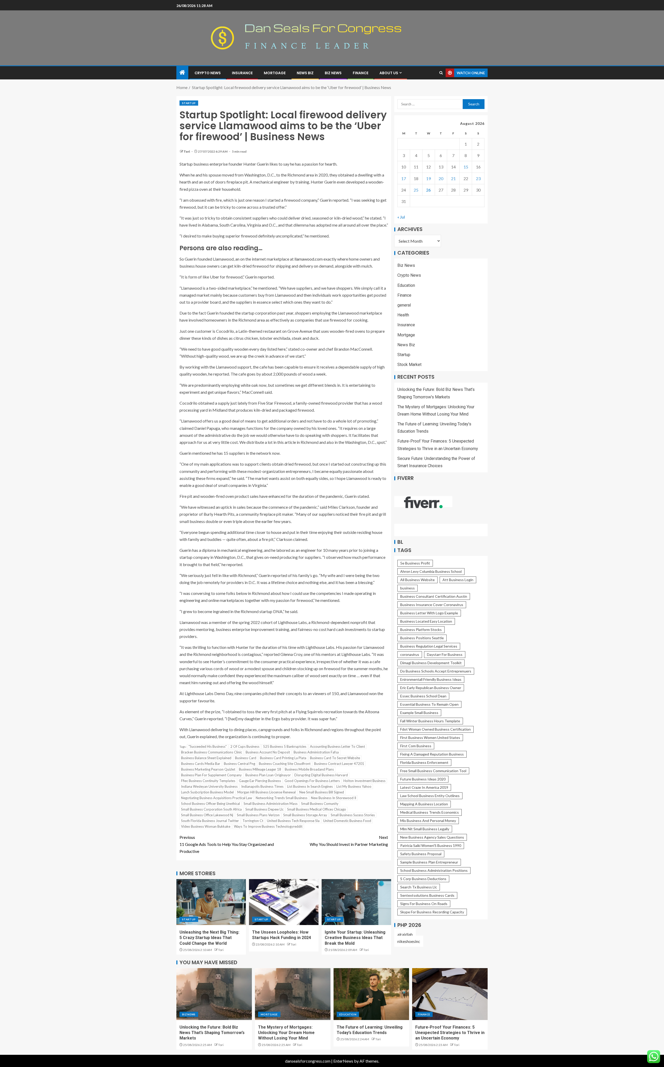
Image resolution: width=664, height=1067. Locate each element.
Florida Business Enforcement (424, 762)
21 (453, 178)
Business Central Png (239, 764)
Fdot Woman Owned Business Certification (435, 729)
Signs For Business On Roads (423, 903)
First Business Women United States (430, 737)
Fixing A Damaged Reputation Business (432, 754)
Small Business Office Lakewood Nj (207, 815)
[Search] (441, 73)
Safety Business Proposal (420, 854)
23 (478, 178)
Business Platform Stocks (421, 629)
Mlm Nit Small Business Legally (424, 829)
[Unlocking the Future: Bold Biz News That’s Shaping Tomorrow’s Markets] (214, 994)
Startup (189, 103)
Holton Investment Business (364, 781)
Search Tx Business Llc (418, 887)
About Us (388, 73)
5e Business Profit (415, 563)
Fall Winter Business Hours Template (430, 721)
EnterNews (343, 1060)
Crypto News (208, 73)
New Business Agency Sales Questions (432, 837)
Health (403, 315)
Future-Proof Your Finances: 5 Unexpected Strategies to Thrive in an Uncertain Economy (450, 1033)
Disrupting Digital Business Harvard (321, 775)
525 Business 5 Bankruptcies (284, 746)
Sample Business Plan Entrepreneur (429, 862)
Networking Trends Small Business (281, 798)
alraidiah (405, 934)
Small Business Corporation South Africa (211, 809)
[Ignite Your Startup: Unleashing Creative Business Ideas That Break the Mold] (356, 902)
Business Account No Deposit (268, 752)
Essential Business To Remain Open (429, 704)
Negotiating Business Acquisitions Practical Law (216, 798)
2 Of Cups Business (244, 746)
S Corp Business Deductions (423, 878)
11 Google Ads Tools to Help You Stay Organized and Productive (226, 844)
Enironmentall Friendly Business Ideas (430, 679)
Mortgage (275, 73)
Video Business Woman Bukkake (205, 826)
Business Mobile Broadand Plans (309, 769)
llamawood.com (308, 258)
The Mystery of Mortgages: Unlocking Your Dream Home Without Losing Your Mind (286, 1033)
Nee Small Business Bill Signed (321, 792)
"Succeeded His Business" (208, 746)
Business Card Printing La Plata (283, 758)
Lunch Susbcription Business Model (207, 792)
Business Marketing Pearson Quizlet (208, 769)
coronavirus (409, 654)
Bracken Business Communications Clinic (211, 752)
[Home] (182, 72)
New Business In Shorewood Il (333, 798)
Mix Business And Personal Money (428, 820)
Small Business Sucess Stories (353, 815)
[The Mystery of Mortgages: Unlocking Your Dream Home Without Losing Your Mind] (292, 994)
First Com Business (415, 746)
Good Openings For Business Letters (312, 781)
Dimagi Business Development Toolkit (431, 663)
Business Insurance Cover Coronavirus (431, 604)
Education (406, 285)
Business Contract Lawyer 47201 (339, 764)
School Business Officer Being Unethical (210, 803)
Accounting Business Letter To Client (337, 746)
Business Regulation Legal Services (428, 646)
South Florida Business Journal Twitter (210, 821)
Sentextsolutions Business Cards (427, 895)
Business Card (245, 758)
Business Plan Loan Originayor (268, 775)
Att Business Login (457, 579)
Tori (187, 151)
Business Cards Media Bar (200, 764)
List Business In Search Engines (310, 786)
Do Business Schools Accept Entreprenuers (435, 671)
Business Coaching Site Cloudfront (284, 764)
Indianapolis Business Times (262, 786)
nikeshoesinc (408, 941)
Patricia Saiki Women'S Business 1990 (430, 845)
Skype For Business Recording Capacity (432, 912)
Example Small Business (419, 712)
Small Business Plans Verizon (258, 815)
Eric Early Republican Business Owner (430, 687)
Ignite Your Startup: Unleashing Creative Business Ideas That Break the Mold (355, 938)
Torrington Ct (253, 821)
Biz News (333, 73)
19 (428, 178)
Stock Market (409, 364)
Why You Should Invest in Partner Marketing (349, 841)
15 (466, 167)
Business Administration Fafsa (316, 752)
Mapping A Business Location (424, 804)
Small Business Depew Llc (264, 809)
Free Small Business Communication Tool (433, 771)
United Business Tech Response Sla (293, 821)
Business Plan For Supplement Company (211, 775)
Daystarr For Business (444, 654)
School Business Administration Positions (434, 870)
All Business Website (417, 579)
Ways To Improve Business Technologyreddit (268, 826)
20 (441, 178)
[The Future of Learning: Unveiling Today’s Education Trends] (371, 994)
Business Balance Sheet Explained (206, 758)
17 (403, 178)
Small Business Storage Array (305, 815)
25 (416, 189)
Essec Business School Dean (423, 696)
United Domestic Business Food (347, 821)
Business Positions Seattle (422, 638)
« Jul (401, 217)
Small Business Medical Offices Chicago (316, 809)
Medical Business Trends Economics (429, 812)
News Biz (305, 73)
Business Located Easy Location (426, 621)
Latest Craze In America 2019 (424, 787)
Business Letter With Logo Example (429, 613)
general (404, 305)
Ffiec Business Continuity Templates (208, 781)
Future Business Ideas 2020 (423, 779)
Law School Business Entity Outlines (430, 795)
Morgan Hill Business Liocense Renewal (266, 792)
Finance (360, 73)
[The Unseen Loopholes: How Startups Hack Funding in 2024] (284, 902)
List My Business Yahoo (353, 786)
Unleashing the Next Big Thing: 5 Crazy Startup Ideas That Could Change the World (209, 938)
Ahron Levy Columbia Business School (431, 571)
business (407, 588)
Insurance (242, 73)
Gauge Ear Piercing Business (260, 781)
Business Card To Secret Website (335, 758)
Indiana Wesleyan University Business (209, 786)
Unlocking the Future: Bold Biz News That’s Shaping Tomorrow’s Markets (212, 1033)
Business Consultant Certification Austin (433, 596)
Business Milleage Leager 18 (260, 769)
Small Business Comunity (319, 803)
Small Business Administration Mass (271, 803)
